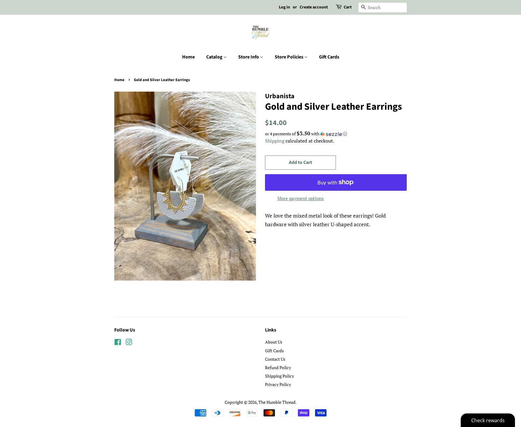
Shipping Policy (279, 376)
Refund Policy (278, 367)
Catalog (214, 57)
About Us (273, 342)
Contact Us (275, 359)
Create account (314, 7)
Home (188, 57)
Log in (284, 7)
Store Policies (289, 57)
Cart (348, 7)
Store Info (249, 57)
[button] (336, 134)
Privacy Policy (278, 384)
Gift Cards (329, 57)
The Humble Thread (276, 402)
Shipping (274, 140)
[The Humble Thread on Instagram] (128, 343)
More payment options (300, 198)
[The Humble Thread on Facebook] (117, 343)
